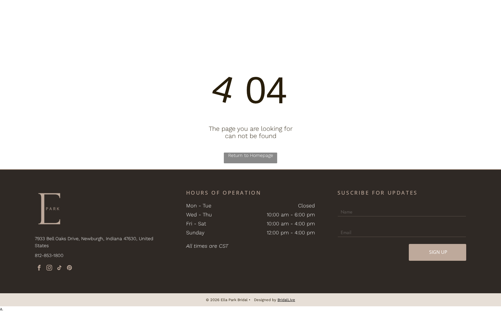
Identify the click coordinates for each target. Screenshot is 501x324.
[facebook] (39, 268)
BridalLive (286, 300)
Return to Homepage (250, 155)
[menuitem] (104, 12)
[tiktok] (59, 268)
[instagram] (49, 268)
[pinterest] (69, 268)
